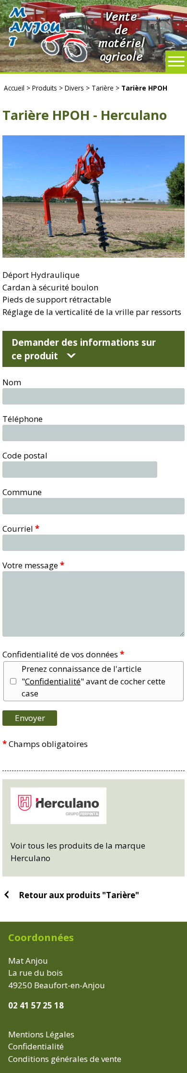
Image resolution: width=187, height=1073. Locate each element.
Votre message (33, 565)
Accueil (14, 87)
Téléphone (22, 418)
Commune (22, 491)
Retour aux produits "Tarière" (79, 894)
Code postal (24, 455)
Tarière (103, 87)
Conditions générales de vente (64, 1058)
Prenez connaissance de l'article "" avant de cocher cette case (93, 681)
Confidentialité (53, 681)
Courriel (20, 528)
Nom (11, 382)
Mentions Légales (41, 1034)
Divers (74, 87)
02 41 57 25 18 (36, 1005)
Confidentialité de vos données (63, 654)
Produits (44, 87)
